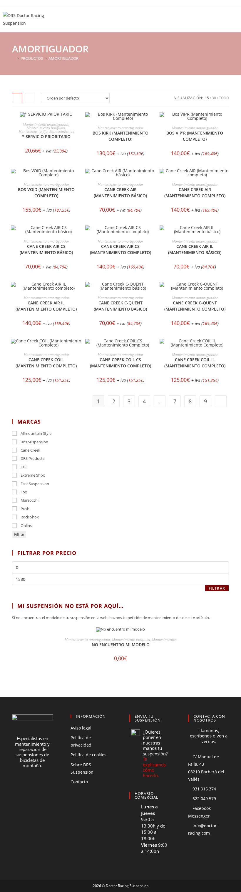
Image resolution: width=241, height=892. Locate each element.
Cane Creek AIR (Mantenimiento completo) (194, 192)
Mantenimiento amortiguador (45, 124)
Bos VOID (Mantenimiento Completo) (46, 192)
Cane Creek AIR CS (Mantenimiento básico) (46, 249)
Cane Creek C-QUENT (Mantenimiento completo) (194, 306)
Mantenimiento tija (33, 131)
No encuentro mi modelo (121, 644)
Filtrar (19, 534)
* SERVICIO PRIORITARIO (46, 136)
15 (207, 97)
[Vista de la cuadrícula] (17, 98)
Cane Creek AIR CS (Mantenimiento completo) (120, 249)
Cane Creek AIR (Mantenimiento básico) (120, 192)
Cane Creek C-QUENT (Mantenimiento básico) (120, 306)
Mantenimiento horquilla (46, 127)
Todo (224, 97)
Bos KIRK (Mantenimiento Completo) (120, 136)
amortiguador (63, 58)
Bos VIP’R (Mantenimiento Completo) (194, 136)
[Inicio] (13, 58)
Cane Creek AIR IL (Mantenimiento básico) (194, 249)
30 (214, 97)
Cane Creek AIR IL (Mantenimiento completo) (46, 306)
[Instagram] (43, 787)
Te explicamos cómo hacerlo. (154, 767)
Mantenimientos (61, 131)
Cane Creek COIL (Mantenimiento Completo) (46, 363)
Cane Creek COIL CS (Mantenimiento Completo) (120, 363)
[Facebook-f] (21, 787)
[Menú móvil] (234, 19)
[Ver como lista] (30, 98)
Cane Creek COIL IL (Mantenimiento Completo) (194, 363)
